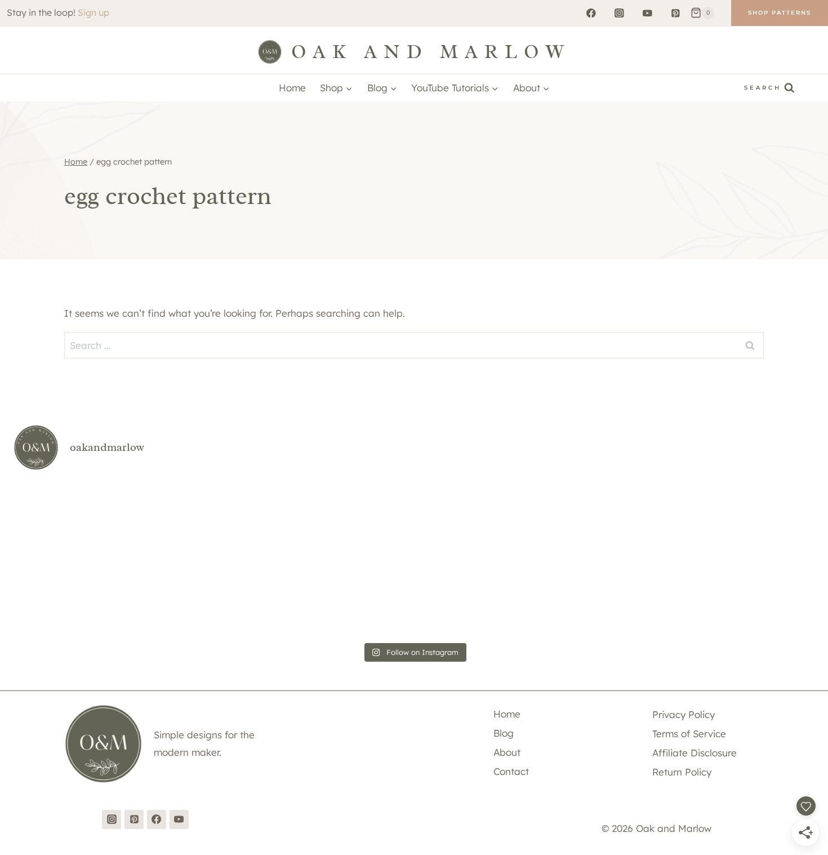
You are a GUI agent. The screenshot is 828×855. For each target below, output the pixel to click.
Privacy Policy (683, 714)
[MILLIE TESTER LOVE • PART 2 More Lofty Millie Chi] (212, 520)
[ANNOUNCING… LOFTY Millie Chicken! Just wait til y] (212, 597)
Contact (511, 771)
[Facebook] (591, 12)
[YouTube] (647, 12)
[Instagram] (619, 12)
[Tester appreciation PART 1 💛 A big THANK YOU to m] (481, 597)
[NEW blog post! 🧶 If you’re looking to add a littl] (78, 597)
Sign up (93, 12)
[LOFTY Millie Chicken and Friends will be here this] (615, 520)
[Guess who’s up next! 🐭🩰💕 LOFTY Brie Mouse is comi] (78, 520)
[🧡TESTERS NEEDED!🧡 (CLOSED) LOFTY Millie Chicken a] (749, 520)
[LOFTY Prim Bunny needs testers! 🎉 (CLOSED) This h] (749, 597)
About (506, 752)
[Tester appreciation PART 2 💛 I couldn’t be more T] (346, 597)
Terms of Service (689, 733)
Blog (503, 733)
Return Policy (681, 772)
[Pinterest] (675, 12)
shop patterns (779, 12)
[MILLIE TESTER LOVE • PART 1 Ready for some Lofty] (346, 520)
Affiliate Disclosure (694, 753)
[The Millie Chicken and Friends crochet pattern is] (481, 520)
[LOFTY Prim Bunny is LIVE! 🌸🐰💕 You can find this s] (615, 597)
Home (292, 88)
